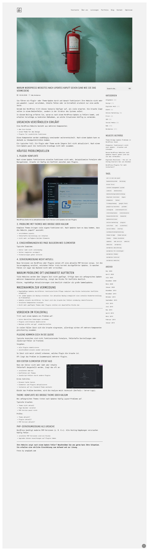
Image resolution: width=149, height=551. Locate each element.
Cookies (109, 190)
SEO (107, 119)
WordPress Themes (112, 254)
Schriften (110, 225)
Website (126, 241)
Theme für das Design (32, 132)
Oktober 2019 (110, 297)
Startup (120, 228)
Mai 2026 (109, 271)
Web (32, 95)
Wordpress (37, 95)
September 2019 (111, 300)
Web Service (118, 241)
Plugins (122, 222)
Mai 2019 (109, 310)
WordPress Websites (113, 260)
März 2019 (109, 316)
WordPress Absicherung (114, 247)
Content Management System (115, 187)
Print (108, 116)
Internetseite (124, 213)
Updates (109, 241)
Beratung (122, 181)
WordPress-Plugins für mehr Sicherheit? (116, 166)
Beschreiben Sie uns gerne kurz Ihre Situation (78, 445)
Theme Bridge (111, 235)
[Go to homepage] (19, 10)
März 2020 (109, 284)
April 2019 (110, 313)
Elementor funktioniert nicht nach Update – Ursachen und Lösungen (117, 147)
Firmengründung (111, 203)
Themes (109, 238)
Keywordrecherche (112, 216)
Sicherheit (123, 225)
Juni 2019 (109, 306)
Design (108, 103)
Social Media (110, 122)
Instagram (110, 209)
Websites (109, 244)
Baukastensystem (112, 181)
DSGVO (108, 109)
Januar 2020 (110, 287)
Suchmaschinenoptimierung (115, 232)
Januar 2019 (110, 323)
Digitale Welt (111, 106)
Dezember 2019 (111, 290)
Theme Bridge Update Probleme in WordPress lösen (118, 141)
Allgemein (109, 100)
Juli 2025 (109, 277)
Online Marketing (112, 113)
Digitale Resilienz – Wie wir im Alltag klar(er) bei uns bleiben (118, 161)
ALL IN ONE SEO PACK (113, 178)
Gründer (124, 206)
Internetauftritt (121, 209)
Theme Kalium (122, 235)
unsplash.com (30, 451)
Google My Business (113, 206)
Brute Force (110, 184)
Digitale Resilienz (113, 197)
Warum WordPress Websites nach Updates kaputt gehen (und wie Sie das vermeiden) (117, 154)
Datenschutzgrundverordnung (116, 194)
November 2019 (111, 293)
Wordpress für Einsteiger (115, 251)
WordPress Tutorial (113, 257)
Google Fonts (123, 203)
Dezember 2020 (111, 281)
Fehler (117, 200)
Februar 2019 (110, 319)
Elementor (110, 200)
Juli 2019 (109, 303)
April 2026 (110, 274)
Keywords (123, 216)
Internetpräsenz (112, 213)
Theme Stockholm (118, 238)
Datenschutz (118, 190)
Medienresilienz (112, 219)
